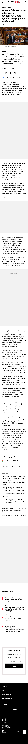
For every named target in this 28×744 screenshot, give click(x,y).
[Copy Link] (14, 73)
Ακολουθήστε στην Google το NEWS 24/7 (13, 508)
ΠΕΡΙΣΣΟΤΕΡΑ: (6, 473)
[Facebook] (3, 73)
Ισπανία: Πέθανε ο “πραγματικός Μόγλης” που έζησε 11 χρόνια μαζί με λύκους (14, 482)
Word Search (16, 517)
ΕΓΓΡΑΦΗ (14, 709)
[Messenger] (10, 73)
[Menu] (3, 2)
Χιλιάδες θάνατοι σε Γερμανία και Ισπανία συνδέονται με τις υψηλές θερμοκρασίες (13, 501)
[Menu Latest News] (25, 2)
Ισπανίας (16, 84)
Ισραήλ (13, 466)
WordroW (8, 517)
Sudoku (4, 517)
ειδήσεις (16, 510)
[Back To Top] (24, 732)
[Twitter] (6, 73)
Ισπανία (9, 7)
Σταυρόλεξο (23, 515)
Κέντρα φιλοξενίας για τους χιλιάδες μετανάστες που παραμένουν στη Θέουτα (14, 494)
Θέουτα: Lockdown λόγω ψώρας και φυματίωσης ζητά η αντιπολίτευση (14, 477)
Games (9, 515)
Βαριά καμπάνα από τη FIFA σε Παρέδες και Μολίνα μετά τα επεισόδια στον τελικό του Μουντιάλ (14, 488)
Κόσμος (4, 7)
